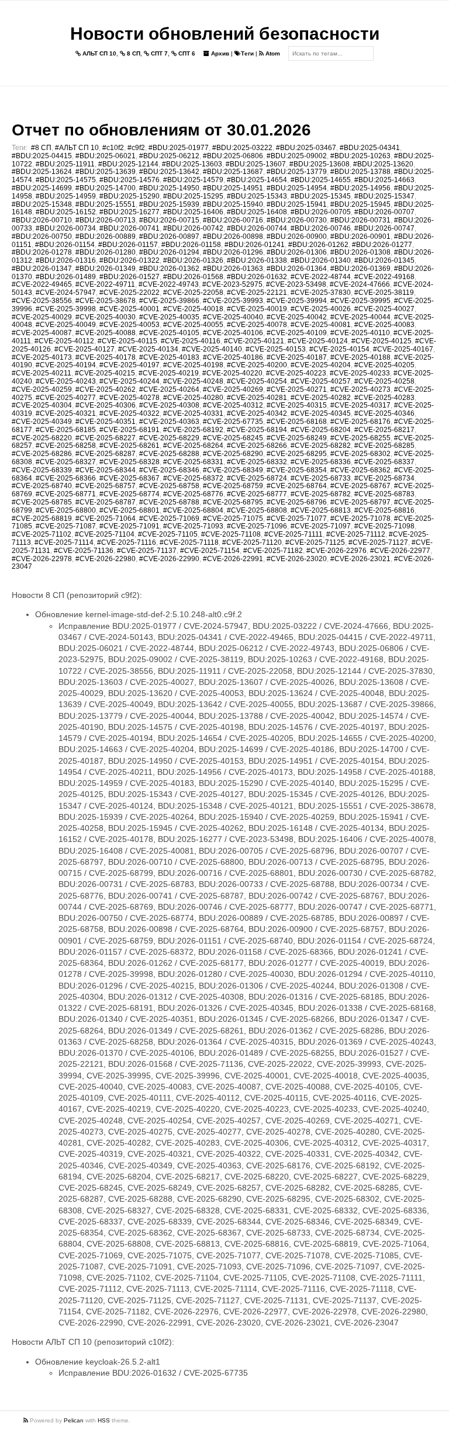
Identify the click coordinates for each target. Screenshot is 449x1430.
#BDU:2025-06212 (169, 156)
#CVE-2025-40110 (360, 333)
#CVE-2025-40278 (129, 398)
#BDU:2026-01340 (321, 260)
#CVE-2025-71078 (360, 518)
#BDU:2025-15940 (233, 204)
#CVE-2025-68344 (105, 470)
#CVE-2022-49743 (169, 284)
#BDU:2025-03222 (242, 148)
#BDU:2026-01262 (318, 245)
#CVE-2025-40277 (66, 398)
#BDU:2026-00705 (321, 212)
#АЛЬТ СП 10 (77, 148)
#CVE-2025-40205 (384, 365)
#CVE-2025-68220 (42, 438)
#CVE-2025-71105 (168, 534)
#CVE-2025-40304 (42, 405)
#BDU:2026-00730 (297, 220)
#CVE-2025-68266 (257, 445)
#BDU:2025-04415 (42, 156)
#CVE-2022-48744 (321, 277)
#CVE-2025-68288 (169, 454)
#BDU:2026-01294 (169, 252)
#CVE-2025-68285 (384, 445)
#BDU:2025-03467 (306, 148)
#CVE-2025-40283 (384, 398)
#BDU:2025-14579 (193, 180)
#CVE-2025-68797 (360, 502)
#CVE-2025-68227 (105, 438)
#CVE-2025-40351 (105, 421)
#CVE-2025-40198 (193, 365)
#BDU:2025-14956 (360, 188)
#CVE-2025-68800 (66, 510)
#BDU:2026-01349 (105, 269)
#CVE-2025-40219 (169, 373)
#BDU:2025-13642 (169, 172)
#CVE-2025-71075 (233, 518)
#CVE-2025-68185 (66, 430)
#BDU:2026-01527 (129, 277)
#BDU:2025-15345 (321, 196)
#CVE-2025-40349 (42, 421)
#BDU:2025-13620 (383, 164)
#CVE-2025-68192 (193, 430)
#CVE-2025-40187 (297, 357)
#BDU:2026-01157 (128, 245)
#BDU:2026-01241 (254, 245)
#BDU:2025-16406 (193, 212)
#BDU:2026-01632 (257, 277)
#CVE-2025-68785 (42, 502)
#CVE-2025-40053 (129, 325)
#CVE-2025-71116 (126, 542)
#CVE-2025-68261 (129, 445)
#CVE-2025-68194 (257, 430)
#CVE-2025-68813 (321, 510)
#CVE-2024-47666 (360, 284)
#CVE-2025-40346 (384, 413)
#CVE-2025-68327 (66, 462)
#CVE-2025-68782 (321, 494)
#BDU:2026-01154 (65, 245)
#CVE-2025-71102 (41, 534)
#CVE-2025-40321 (66, 413)
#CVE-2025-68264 (193, 445)
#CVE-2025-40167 (403, 349)
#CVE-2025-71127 (378, 542)
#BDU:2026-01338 (257, 260)
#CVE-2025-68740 (42, 486)
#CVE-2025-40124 (318, 341)
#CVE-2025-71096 (257, 526)
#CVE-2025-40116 (190, 341)
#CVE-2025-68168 (297, 421)
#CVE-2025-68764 (297, 486)
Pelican (74, 1420)
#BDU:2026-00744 (257, 228)
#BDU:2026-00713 (105, 220)
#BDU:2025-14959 (66, 196)
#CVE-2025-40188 (360, 357)
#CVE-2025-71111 (293, 534)
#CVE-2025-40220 (232, 373)
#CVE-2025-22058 (193, 292)
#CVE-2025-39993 (233, 301)
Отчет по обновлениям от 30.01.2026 (161, 130)
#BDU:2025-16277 (129, 212)
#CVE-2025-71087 (66, 526)
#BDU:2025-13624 (42, 172)
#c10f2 (113, 148)
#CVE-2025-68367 (129, 478)
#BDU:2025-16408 (257, 212)
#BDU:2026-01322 (129, 260)
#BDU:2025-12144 (128, 164)
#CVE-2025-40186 (233, 357)
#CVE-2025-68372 (193, 478)
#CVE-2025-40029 (42, 317)
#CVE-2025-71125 (315, 542)
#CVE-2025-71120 (252, 542)
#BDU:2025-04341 (370, 148)
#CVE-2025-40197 (129, 365)
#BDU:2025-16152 (66, 212)
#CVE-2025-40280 (193, 398)
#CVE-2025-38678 (105, 301)
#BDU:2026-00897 (169, 236)
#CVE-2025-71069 (169, 518)
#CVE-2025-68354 (297, 470)
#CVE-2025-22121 (257, 292)
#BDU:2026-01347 (42, 269)
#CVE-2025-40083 (384, 325)
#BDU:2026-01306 (297, 252)
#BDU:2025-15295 (193, 196)
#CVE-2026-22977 (400, 551)
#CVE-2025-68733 (321, 478)
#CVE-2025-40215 (105, 373)
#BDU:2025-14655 (321, 180)
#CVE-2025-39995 (360, 301)
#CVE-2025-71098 (384, 526)
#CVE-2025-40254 (257, 381)
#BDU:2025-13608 (319, 164)
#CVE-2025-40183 (169, 357)
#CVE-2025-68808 (257, 510)
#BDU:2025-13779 (297, 172)
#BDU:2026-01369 (360, 269)
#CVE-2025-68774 (129, 494)
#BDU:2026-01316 (66, 260)
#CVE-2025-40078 (257, 325)
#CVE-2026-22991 (233, 559)
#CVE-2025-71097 (321, 526)
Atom (272, 53)
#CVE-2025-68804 (193, 510)
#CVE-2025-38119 (384, 292)
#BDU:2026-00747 (384, 228)
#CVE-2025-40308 (169, 405)
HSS (104, 1420)
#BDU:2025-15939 (169, 204)
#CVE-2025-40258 (384, 381)
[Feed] (26, 1420)
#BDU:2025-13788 (360, 172)
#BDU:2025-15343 (257, 196)
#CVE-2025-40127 (84, 349)
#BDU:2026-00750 (42, 236)
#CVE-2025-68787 (105, 502)
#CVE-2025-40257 (321, 381)
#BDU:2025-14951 (233, 188)
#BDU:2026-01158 (191, 245)
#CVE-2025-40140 (212, 349)
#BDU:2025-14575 (66, 180)
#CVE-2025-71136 (83, 551)
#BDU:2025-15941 (297, 204)
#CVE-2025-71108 (231, 534)
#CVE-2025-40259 (42, 389)
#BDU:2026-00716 (233, 220)
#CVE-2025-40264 (169, 389)
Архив (219, 53)
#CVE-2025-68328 (129, 462)
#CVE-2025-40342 (257, 413)
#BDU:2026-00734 (66, 228)
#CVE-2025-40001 (129, 309)
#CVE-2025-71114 (64, 542)
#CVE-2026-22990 (169, 559)
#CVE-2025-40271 (297, 389)
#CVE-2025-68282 (321, 445)
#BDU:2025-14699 (42, 188)
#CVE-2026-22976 (336, 551)
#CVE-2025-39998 (66, 309)
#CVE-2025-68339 (42, 470)
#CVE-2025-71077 (297, 518)
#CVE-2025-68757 (105, 486)
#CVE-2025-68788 (169, 502)
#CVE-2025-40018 (193, 309)
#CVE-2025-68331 (193, 462)
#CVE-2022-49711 (105, 284)
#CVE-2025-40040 (233, 317)
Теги (247, 53)
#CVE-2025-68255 (360, 438)
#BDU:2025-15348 (42, 204)
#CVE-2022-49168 (384, 277)
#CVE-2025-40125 (381, 341)
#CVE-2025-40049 (66, 325)
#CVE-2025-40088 (105, 333)
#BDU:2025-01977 (178, 148)
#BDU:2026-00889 (105, 236)
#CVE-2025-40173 (42, 357)
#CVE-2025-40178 (105, 357)
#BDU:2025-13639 (105, 172)
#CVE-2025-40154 (339, 349)
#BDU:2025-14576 (129, 180)
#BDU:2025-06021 (105, 156)
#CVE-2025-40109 (297, 333)
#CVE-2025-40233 (360, 373)
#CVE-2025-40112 (64, 341)
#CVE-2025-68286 (42, 454)
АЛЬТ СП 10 (98, 53)
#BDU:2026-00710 (42, 220)
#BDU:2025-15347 (384, 196)
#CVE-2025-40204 (321, 365)
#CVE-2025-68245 (233, 438)
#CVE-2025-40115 (127, 341)
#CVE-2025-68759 (233, 486)
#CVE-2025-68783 (384, 494)
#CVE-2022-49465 (42, 284)
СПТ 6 (186, 53)
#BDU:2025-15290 (129, 196)
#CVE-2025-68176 (360, 421)
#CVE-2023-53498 (296, 284)
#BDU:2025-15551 (105, 204)
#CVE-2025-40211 (41, 373)
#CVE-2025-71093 (193, 526)
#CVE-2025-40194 (66, 365)
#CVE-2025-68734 (384, 478)
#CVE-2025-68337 (384, 462)
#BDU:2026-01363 (233, 269)
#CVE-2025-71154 (210, 551)
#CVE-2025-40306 (105, 405)
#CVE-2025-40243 (66, 381)
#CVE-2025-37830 (321, 292)
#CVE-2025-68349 (233, 470)
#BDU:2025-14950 (169, 188)
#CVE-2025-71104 (104, 534)
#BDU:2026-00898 (233, 236)
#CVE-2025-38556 (42, 301)
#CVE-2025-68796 (297, 502)
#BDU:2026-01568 (193, 277)
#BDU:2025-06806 (233, 156)
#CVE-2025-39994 (297, 301)
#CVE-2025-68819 (42, 518)
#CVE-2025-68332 (257, 462)
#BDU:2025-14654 (257, 180)
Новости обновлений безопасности (224, 33)
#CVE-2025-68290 (233, 454)
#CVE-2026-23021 (360, 559)
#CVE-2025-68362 (360, 470)
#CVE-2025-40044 (360, 317)
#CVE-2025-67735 (233, 421)
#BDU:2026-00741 (129, 228)
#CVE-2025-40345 (321, 413)
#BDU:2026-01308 (360, 252)
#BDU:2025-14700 (105, 188)
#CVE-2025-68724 (257, 478)
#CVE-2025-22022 (129, 292)
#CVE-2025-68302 (360, 454)
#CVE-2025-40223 (296, 373)
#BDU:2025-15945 (360, 204)
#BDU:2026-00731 (360, 220)
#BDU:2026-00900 (297, 236)
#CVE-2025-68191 (129, 430)
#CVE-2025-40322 (129, 413)
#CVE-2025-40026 (321, 309)
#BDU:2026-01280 (105, 252)
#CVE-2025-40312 (233, 405)
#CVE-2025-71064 (105, 518)
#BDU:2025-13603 (192, 164)
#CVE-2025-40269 (233, 389)
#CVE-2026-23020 (297, 559)
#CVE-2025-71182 (273, 551)
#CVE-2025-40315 (297, 405)
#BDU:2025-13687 (233, 172)
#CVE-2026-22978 (42, 559)
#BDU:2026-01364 (297, 269)
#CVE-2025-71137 (147, 551)
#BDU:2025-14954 (297, 188)
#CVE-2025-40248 (193, 381)
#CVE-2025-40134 (148, 349)
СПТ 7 (158, 53)
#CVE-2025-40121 (254, 341)
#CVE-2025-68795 (233, 502)
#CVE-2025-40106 (233, 333)
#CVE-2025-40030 (105, 317)
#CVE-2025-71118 (189, 542)
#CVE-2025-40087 (42, 333)
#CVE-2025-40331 (193, 413)
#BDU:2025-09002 (297, 156)
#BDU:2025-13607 (256, 164)
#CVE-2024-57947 (66, 292)
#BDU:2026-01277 (382, 245)
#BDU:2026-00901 (360, 236)
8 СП (132, 53)
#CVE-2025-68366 (66, 478)
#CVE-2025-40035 (169, 317)
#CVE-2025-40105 (169, 333)
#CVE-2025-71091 (129, 526)
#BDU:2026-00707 (384, 212)
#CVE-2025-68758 (169, 486)
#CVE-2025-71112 (355, 534)
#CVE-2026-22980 (105, 559)
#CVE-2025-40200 (257, 365)
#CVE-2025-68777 (257, 494)
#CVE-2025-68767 (360, 486)
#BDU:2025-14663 (384, 180)
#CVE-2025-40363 (169, 421)
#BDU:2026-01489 (66, 277)
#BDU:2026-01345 (384, 260)
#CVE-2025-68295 (297, 454)
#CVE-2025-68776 (193, 494)
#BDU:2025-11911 (65, 164)
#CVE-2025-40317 (360, 405)
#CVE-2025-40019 (257, 309)
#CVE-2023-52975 (232, 284)
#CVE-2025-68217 (384, 430)
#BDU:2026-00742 (193, 228)
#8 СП (41, 148)
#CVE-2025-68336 (321, 462)
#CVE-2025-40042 (297, 317)
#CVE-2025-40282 (321, 398)
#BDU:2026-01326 (193, 260)
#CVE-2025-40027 (384, 309)
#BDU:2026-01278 (42, 252)
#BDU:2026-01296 (233, 252)
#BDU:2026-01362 (169, 269)
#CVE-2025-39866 (169, 301)
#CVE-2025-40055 (193, 325)
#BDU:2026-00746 (321, 228)
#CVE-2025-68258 (66, 445)
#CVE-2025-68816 (384, 510)
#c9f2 (136, 148)
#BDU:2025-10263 (360, 156)
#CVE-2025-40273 (360, 389)
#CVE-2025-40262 (105, 389)
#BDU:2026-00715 (169, 220)
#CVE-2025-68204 (321, 430)
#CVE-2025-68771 (66, 494)
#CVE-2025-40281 (257, 398)
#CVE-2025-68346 (169, 470)
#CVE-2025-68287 (105, 454)
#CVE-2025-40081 (321, 325)
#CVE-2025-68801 (129, 510)
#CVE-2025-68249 (297, 438)
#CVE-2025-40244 (129, 381)
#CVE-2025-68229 (169, 438)
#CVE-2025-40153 (276, 349)
